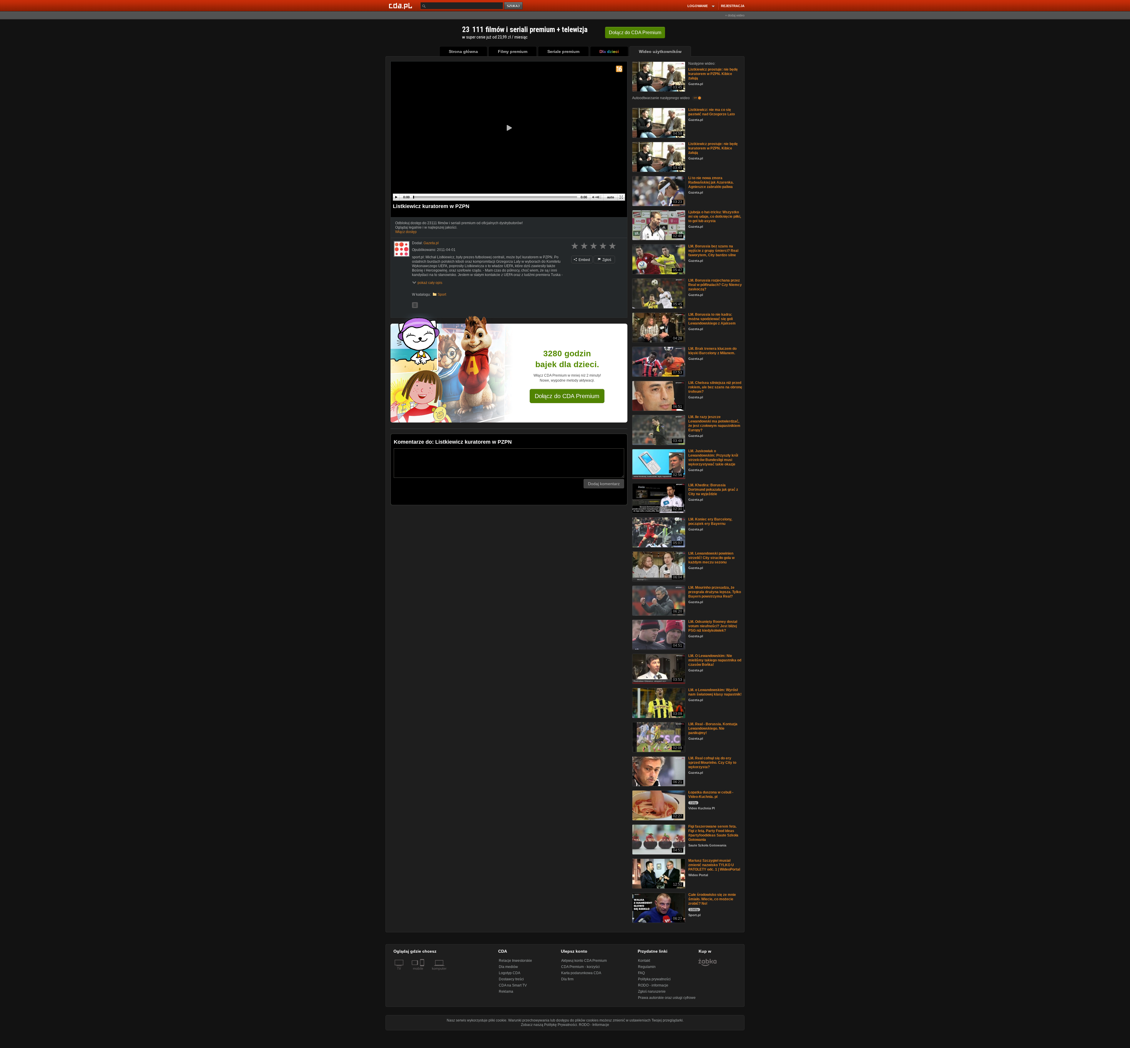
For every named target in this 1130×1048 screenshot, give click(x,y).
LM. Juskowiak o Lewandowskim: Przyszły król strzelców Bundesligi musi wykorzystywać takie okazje (713, 457)
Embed (584, 260)
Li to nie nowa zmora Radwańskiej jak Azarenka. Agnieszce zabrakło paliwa (711, 182)
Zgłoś (606, 260)
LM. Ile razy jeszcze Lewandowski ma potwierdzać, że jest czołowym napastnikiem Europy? (714, 423)
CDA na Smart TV (513, 985)
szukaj (514, 6)
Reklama (506, 991)
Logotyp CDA (509, 973)
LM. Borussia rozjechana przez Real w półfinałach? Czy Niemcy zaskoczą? (715, 284)
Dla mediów (508, 967)
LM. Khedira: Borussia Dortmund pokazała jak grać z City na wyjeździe (713, 489)
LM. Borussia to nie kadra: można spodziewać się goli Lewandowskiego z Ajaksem (712, 318)
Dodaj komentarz (604, 483)
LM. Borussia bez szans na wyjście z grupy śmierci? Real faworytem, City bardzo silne (713, 250)
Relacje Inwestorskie (515, 961)
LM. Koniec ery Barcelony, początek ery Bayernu (710, 521)
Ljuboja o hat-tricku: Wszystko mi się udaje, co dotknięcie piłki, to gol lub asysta (714, 216)
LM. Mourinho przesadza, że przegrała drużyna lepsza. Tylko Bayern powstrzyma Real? (714, 591)
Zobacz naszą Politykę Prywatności (549, 1025)
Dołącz (635, 32)
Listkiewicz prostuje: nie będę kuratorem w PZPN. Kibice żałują (713, 73)
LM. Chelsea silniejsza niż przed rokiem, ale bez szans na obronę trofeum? (715, 387)
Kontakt (644, 961)
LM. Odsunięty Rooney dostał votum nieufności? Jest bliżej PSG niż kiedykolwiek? (712, 626)
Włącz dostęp (406, 232)
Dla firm (567, 979)
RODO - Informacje (594, 1025)
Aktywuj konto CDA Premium (584, 961)
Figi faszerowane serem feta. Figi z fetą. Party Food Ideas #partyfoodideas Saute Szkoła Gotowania (713, 833)
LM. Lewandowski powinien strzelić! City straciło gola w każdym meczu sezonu (711, 557)
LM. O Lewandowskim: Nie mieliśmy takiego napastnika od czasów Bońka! (714, 660)
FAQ (641, 973)
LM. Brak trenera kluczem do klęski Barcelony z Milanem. (712, 351)
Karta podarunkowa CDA (581, 973)
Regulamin (647, 967)
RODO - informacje (653, 985)
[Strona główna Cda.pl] (401, 5)
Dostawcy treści (511, 979)
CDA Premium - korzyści (580, 967)
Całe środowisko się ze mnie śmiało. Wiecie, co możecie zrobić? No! (712, 899)
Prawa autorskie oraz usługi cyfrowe (667, 998)
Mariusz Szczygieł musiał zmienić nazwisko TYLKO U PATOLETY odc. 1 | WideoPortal (714, 865)
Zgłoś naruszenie (652, 991)
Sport (442, 294)
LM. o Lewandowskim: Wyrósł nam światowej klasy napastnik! (715, 692)
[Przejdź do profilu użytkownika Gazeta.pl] (402, 249)
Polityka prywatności (654, 979)
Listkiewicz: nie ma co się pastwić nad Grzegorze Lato (711, 112)
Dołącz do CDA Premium (567, 396)
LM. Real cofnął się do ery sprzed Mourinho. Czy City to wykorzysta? (712, 762)
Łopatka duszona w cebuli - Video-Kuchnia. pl (710, 794)
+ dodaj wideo (735, 15)
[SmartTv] (422, 972)
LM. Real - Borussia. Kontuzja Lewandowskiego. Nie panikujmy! (712, 728)
